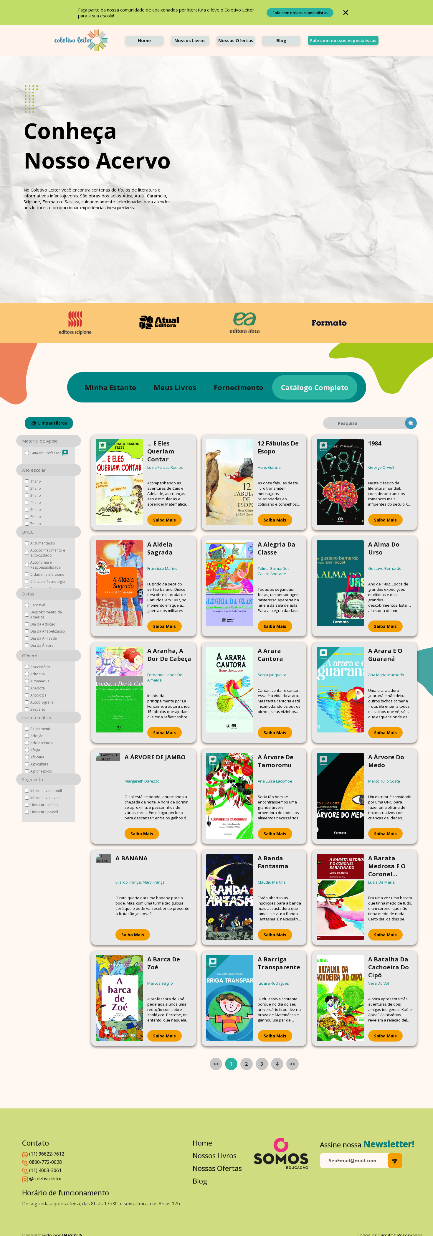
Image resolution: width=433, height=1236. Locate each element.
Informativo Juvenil (45, 797)
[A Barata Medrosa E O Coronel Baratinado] (340, 897)
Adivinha (37, 673)
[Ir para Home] (81, 40)
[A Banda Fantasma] (229, 897)
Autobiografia (42, 702)
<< (216, 1064)
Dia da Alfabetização (47, 631)
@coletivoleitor (45, 1178)
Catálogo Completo (314, 387)
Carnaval (37, 605)
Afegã (35, 750)
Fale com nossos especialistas (300, 12)
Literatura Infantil (44, 804)
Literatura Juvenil (44, 811)
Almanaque (39, 681)
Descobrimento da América (46, 615)
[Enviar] (395, 1160)
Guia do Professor (45, 453)
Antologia (38, 695)
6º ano (35, 516)
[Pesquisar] (411, 423)
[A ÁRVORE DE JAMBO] (108, 796)
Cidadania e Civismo (47, 574)
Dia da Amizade (43, 638)
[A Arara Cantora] (229, 692)
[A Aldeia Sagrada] (119, 586)
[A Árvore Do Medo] (340, 796)
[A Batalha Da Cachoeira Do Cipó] (340, 998)
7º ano (35, 523)
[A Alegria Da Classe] (229, 586)
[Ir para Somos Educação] (281, 1153)
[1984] (340, 482)
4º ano (35, 502)
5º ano (35, 509)
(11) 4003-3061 (45, 1170)
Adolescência (41, 742)
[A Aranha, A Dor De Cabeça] (119, 692)
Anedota (37, 688)
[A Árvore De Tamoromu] (229, 796)
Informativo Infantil (46, 790)
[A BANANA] (103, 897)
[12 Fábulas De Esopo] (229, 482)
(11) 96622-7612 (46, 1154)
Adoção (37, 735)
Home (144, 40)
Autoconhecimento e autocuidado (47, 553)
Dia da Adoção (42, 624)
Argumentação (42, 543)
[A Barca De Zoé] (119, 998)
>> (292, 1064)
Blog (281, 40)
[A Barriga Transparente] (229, 998)
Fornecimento (238, 387)
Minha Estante (110, 387)
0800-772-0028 (45, 1162)
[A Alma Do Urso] (340, 586)
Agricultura (39, 764)
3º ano (35, 495)
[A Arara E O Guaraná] (340, 692)
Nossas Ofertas (235, 40)
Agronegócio (41, 771)
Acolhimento (41, 728)
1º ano (35, 481)
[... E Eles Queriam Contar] (119, 482)
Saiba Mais (164, 520)
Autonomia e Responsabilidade (45, 565)
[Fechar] (345, 12)
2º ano (35, 488)
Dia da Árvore (42, 645)
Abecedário (40, 666)
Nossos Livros (190, 40)
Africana (37, 757)
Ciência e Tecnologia (47, 581)
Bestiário (37, 709)
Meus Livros (175, 387)
